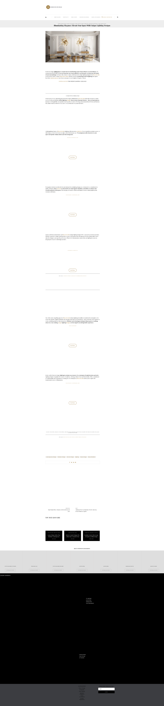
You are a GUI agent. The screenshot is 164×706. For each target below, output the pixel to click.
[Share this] (69, 462)
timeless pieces (54, 78)
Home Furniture (84, 23)
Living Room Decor (102, 23)
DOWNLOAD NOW (63, 81)
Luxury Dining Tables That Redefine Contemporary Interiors (54, 535)
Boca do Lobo (96, 74)
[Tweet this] (71, 462)
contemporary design (51, 457)
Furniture (87, 532)
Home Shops (74, 17)
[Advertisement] (68, 67)
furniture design (61, 457)
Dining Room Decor (62, 23)
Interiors (92, 532)
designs (69, 100)
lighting (77, 457)
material (59, 188)
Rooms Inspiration (107, 17)
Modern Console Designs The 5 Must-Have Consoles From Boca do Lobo (73, 535)
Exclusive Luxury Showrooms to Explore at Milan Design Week (91, 535)
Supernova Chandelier (73, 250)
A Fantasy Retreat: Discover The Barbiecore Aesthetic (74, 275)
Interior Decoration (93, 23)
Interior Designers (84, 17)
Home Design (57, 17)
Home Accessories (96, 17)
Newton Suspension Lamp (72, 137)
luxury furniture (91, 457)
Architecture (50, 532)
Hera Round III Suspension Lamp (73, 383)
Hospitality (66, 17)
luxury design (83, 457)
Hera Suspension (72, 325)
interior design (70, 457)
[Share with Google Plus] (73, 462)
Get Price (72, 157)
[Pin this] (75, 462)
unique (60, 322)
